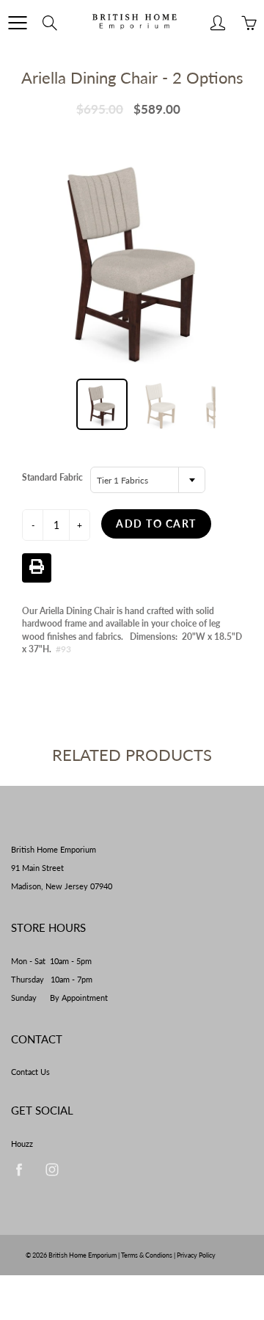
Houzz (22, 1143)
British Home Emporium (83, 1255)
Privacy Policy (196, 1255)
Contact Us (30, 1072)
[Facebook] (19, 1170)
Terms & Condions (146, 1255)
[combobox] (147, 480)
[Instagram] (52, 1170)
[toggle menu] (17, 23)
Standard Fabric (52, 477)
